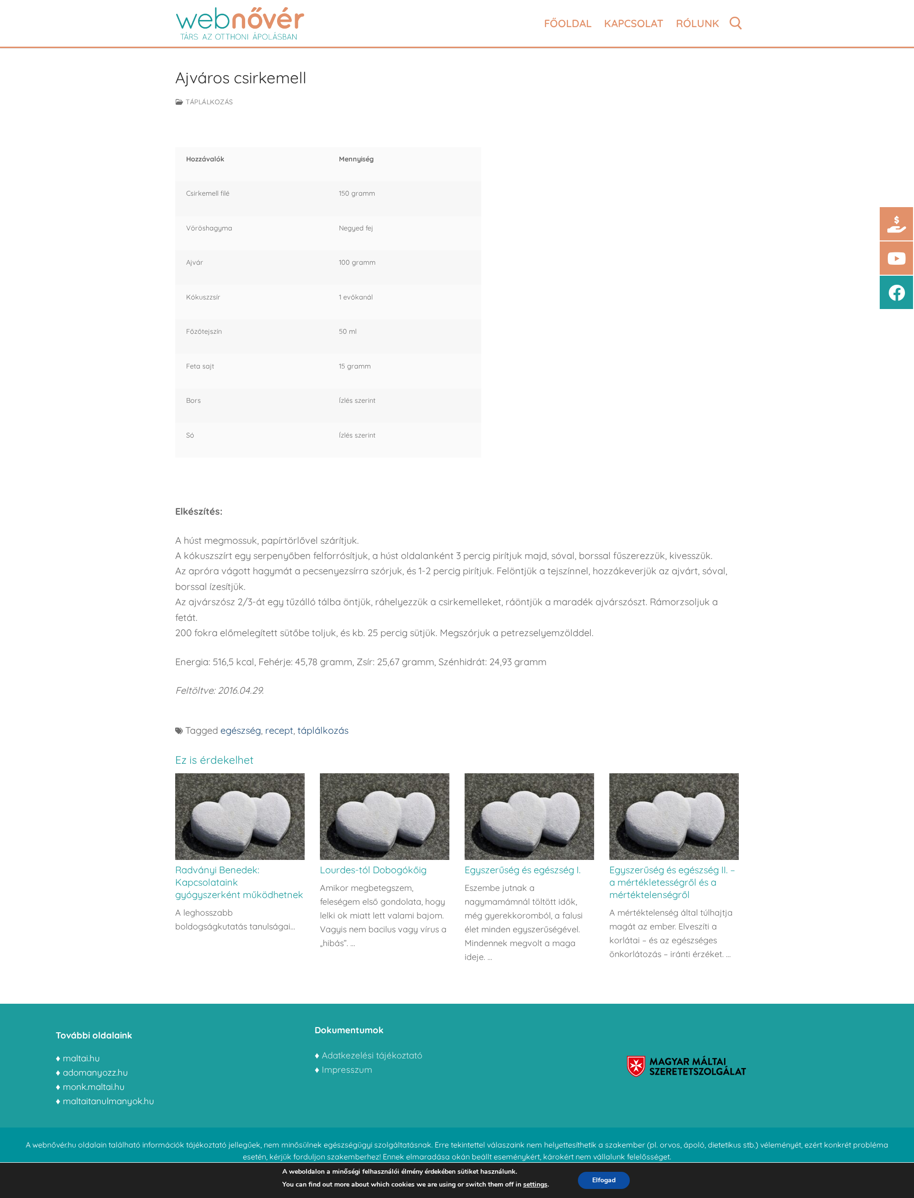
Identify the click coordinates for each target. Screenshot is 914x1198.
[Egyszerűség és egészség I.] (529, 816)
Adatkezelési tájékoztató (372, 1055)
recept (279, 730)
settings (535, 1184)
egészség (240, 730)
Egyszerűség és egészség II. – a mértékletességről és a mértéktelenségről (672, 882)
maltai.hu (81, 1058)
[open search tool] (736, 23)
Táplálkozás (208, 102)
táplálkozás (323, 730)
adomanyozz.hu (95, 1072)
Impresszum (348, 1069)
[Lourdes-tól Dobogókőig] (384, 816)
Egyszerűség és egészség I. (523, 870)
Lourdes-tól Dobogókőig (373, 870)
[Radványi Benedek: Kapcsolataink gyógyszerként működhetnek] (240, 816)
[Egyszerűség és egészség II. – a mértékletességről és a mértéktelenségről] (674, 816)
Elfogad (604, 1180)
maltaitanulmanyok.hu (108, 1101)
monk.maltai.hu (94, 1086)
